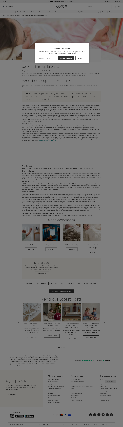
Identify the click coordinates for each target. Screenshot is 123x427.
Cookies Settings (45, 58)
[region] (62, 53)
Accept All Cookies (66, 58)
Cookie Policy (71, 53)
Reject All (81, 58)
